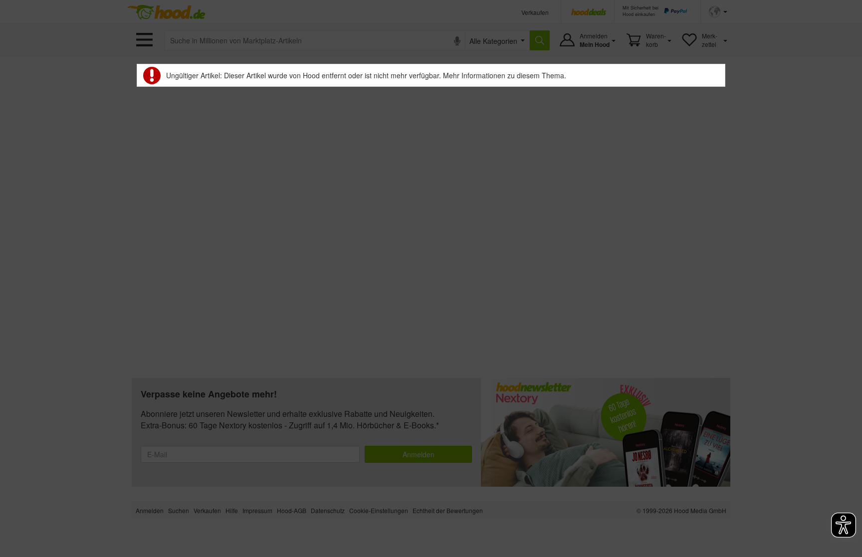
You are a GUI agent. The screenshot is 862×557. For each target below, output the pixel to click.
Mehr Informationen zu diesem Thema (503, 75)
